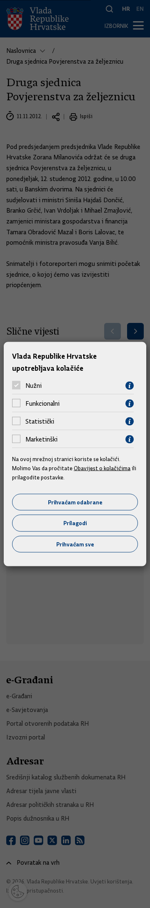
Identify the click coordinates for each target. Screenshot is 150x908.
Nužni (33, 385)
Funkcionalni (42, 403)
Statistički (39, 421)
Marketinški (41, 439)
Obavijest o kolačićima (102, 468)
